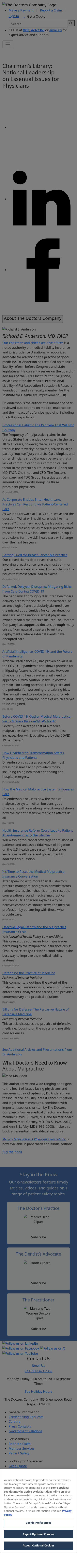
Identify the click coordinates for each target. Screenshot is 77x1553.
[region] (38, 1511)
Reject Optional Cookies (38, 1534)
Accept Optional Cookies (38, 1545)
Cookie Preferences (38, 1523)
